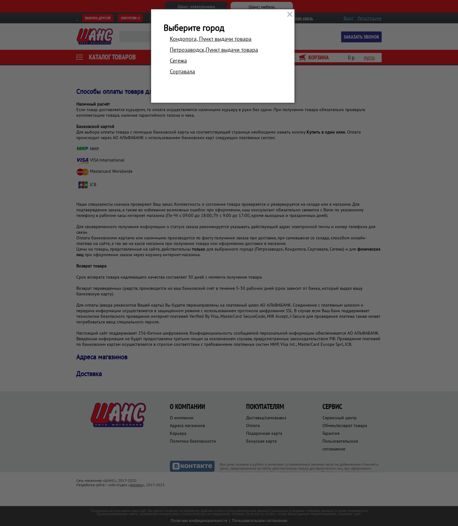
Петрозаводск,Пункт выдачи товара (214, 49)
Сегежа (178, 60)
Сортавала (182, 71)
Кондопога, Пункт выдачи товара (210, 38)
